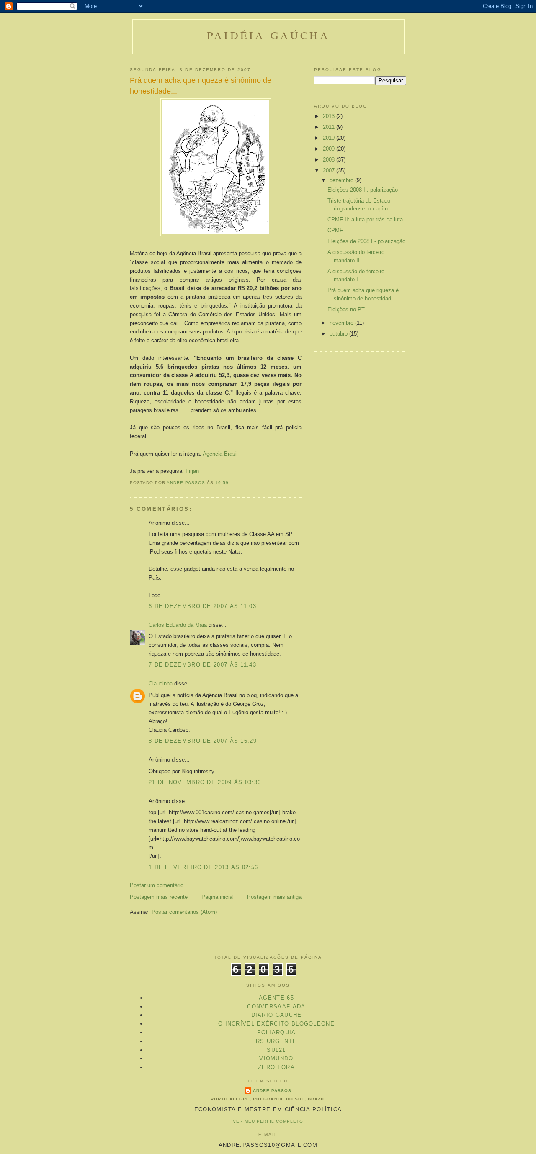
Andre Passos (272, 1090)
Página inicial (217, 897)
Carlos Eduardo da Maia (178, 625)
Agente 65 (276, 998)
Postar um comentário (156, 885)
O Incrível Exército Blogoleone (276, 1024)
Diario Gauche (276, 1015)
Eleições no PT (346, 309)
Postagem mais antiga (274, 897)
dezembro (342, 180)
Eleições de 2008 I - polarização (366, 241)
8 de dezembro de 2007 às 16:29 (203, 741)
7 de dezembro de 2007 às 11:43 (202, 665)
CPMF (335, 230)
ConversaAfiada (276, 1006)
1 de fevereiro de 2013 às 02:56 (203, 867)
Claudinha (161, 683)
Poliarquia (276, 1032)
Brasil (220, 454)
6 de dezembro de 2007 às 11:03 (202, 606)
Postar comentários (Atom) (184, 912)
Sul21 (276, 1050)
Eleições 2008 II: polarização (362, 190)
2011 (329, 127)
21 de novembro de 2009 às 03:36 (205, 782)
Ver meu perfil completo (268, 1121)
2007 (329, 170)
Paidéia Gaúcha (268, 35)
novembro (342, 323)
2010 (329, 138)
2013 (329, 116)
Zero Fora (276, 1067)
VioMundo (276, 1058)
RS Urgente (276, 1041)
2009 (329, 149)
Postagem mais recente (159, 897)
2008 (329, 159)
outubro (339, 334)
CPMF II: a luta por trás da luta (365, 219)
